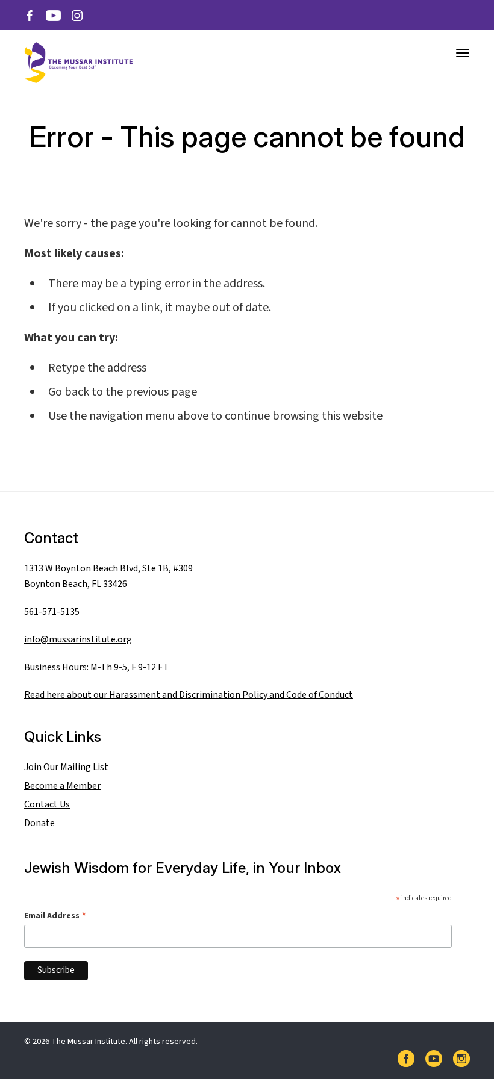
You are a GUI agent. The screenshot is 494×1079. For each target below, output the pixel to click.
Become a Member (62, 785)
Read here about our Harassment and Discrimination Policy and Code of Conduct (188, 694)
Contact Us (47, 804)
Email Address (55, 915)
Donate (39, 823)
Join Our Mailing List (66, 767)
